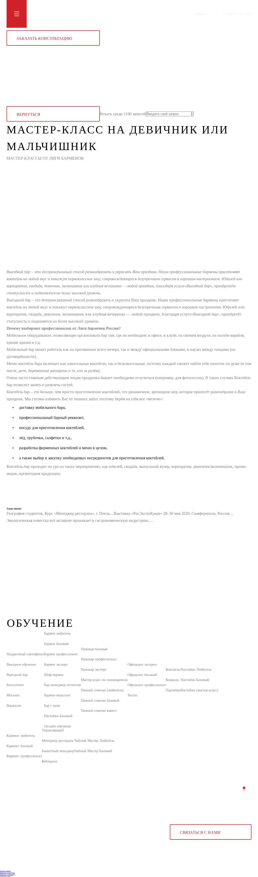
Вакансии (14, 706)
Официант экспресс (142, 664)
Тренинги (58, 14)
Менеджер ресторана (57, 741)
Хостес (132, 695)
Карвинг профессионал (24, 756)
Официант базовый (142, 675)
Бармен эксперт (56, 664)
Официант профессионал (146, 685)
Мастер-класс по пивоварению (104, 680)
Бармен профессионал (61, 654)
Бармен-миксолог (57, 695)
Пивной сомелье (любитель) (102, 690)
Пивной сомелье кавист (99, 711)
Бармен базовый (56, 644)
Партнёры (173, 690)
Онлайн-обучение (57, 726)
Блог (74, 14)
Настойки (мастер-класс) (199, 690)
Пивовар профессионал (98, 659)
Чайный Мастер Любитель (94, 741)
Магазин (89, 14)
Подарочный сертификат (25, 654)
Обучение (38, 14)
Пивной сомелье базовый (100, 700)
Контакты (108, 14)
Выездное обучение (21, 664)
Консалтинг (15, 685)
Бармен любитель (57, 633)
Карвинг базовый (20, 746)
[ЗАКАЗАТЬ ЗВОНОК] (244, 788)
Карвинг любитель (21, 736)
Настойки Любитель (196, 669)
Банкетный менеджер (58, 751)
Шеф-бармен (53, 675)
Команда (172, 680)
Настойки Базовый (58, 716)
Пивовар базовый (94, 649)
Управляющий (53, 730)
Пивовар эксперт (94, 669)
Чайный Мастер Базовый (93, 751)
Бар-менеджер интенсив (62, 685)
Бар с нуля (52, 706)
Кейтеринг (50, 761)
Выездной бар (17, 675)
